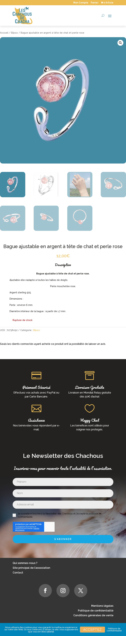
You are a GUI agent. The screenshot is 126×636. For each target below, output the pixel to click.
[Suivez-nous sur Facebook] (45, 590)
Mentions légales (102, 605)
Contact (18, 572)
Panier (94, 2)
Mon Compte (80, 2)
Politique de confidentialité (95, 610)
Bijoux (14, 32)
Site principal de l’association (31, 567)
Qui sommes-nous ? (25, 563)
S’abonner (63, 539)
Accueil (4, 32)
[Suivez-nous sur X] (80, 590)
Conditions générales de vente (93, 615)
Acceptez (92, 630)
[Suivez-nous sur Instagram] (63, 590)
